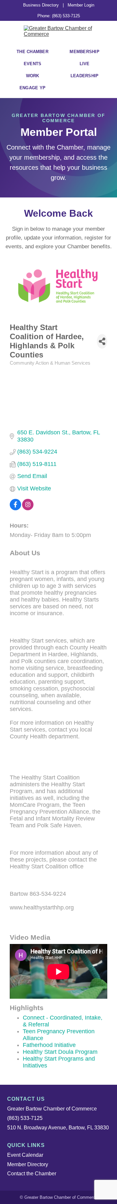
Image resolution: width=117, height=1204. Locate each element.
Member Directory (27, 1164)
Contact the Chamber (31, 1173)
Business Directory (41, 5)
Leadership (85, 75)
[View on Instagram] (27, 508)
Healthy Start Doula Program (60, 1052)
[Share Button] (102, 341)
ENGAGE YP (33, 87)
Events (33, 63)
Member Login (81, 5)
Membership (84, 51)
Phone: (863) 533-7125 (58, 15)
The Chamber (32, 51)
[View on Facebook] (15, 508)
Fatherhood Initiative (49, 1045)
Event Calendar (25, 1155)
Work (32, 75)
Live (85, 63)
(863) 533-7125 (25, 1118)
